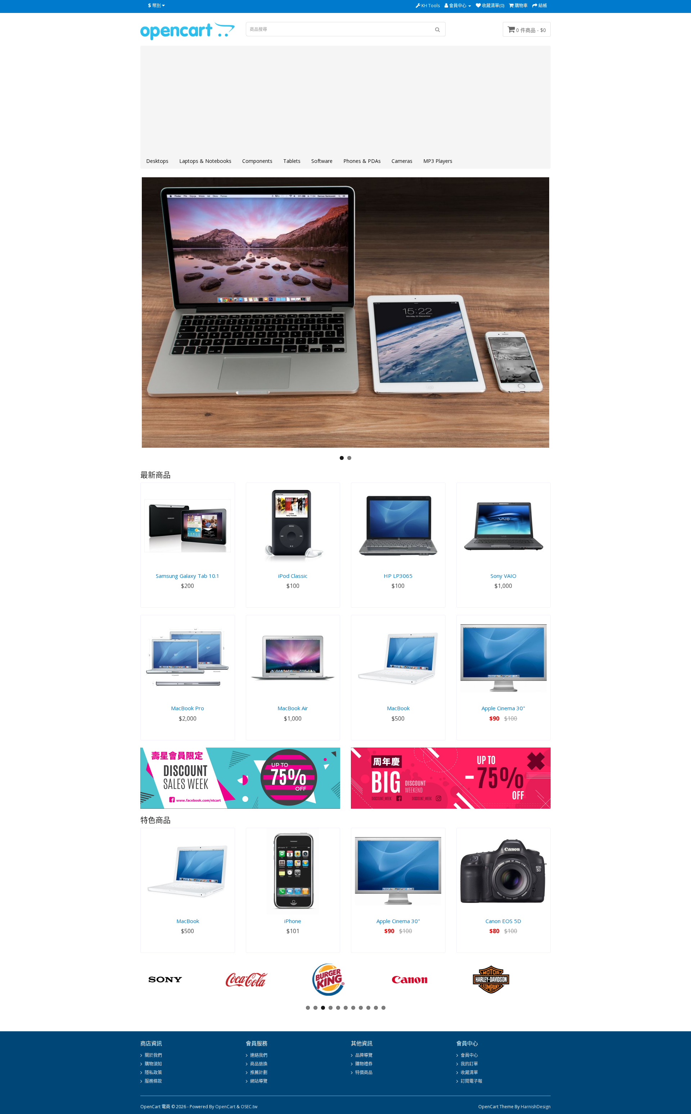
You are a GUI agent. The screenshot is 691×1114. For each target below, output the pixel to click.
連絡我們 (258, 1055)
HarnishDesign (536, 1107)
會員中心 (469, 1055)
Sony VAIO (503, 575)
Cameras (402, 160)
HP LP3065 (398, 575)
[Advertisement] (345, 100)
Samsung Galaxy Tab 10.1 (188, 575)
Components (257, 160)
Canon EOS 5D (503, 920)
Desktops (157, 160)
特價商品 (363, 1072)
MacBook (398, 708)
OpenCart (225, 1107)
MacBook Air (292, 708)
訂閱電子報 (471, 1081)
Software (322, 160)
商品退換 (258, 1064)
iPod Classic (292, 575)
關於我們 (153, 1055)
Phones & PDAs (362, 160)
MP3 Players (437, 160)
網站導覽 (258, 1081)
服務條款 (153, 1081)
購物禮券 (363, 1064)
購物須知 (153, 1064)
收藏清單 (469, 1072)
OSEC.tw (249, 1107)
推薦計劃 (258, 1072)
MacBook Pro (187, 708)
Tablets (292, 160)
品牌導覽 (363, 1055)
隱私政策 (153, 1072)
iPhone (292, 920)
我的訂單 (469, 1064)
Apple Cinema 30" (503, 708)
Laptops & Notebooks (205, 160)
